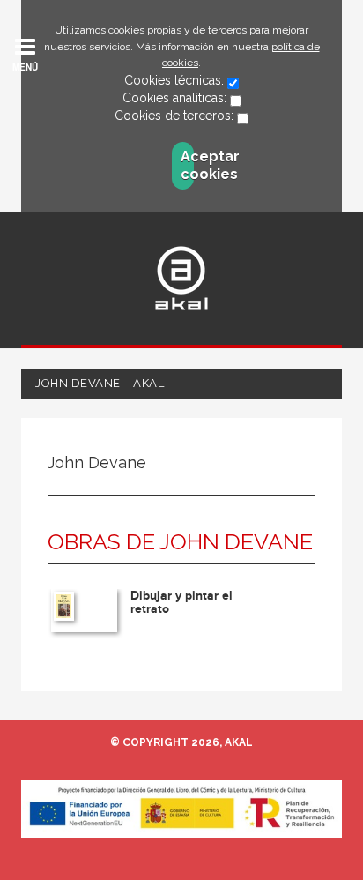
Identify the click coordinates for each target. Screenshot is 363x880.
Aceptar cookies (187, 165)
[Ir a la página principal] (181, 278)
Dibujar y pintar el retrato (181, 602)
